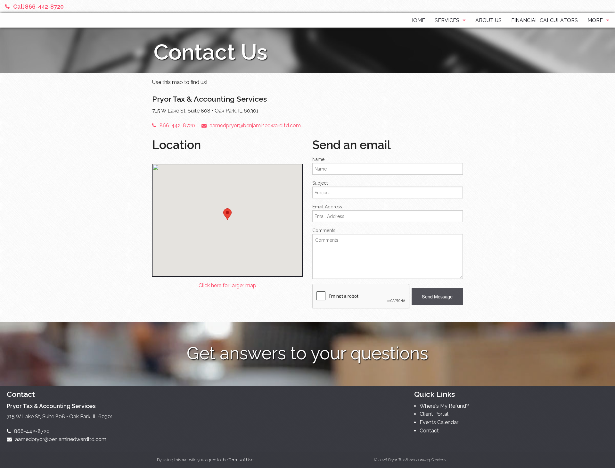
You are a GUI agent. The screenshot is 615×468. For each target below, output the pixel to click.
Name (318, 159)
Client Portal (434, 414)
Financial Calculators (544, 20)
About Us (488, 20)
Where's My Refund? (444, 406)
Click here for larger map (227, 285)
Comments (323, 230)
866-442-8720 (177, 125)
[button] (437, 296)
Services (447, 20)
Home (417, 20)
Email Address (327, 206)
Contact (429, 431)
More (595, 20)
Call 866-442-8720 (38, 6)
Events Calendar (439, 422)
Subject (320, 183)
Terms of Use (241, 459)
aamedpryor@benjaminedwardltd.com (255, 125)
